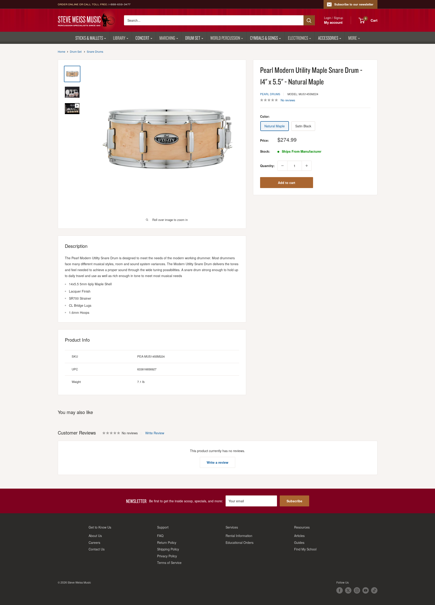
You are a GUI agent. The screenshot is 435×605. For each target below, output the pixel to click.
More (352, 37)
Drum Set (192, 37)
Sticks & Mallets (89, 37)
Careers (94, 542)
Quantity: (267, 165)
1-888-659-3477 (119, 4)
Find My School (305, 549)
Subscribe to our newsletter (353, 4)
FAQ (160, 535)
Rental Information (239, 535)
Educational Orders (239, 542)
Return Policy (166, 542)
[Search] (309, 20)
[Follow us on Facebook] (339, 590)
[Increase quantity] (306, 165)
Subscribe (294, 501)
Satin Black (303, 126)
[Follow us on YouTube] (365, 590)
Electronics (298, 37)
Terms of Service (169, 562)
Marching (167, 37)
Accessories (328, 37)
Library (119, 37)
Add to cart (286, 182)
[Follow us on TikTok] (374, 590)
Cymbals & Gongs (264, 37)
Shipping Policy (168, 549)
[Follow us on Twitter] (348, 590)
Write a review (217, 462)
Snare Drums (95, 51)
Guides (299, 542)
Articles (299, 535)
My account (333, 22)
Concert (142, 37)
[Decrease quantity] (282, 165)
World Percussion (225, 37)
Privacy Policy (167, 556)
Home (61, 51)
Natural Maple (274, 126)
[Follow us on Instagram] (357, 590)
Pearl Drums (270, 94)
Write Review (154, 433)
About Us (95, 535)
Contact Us (97, 549)
